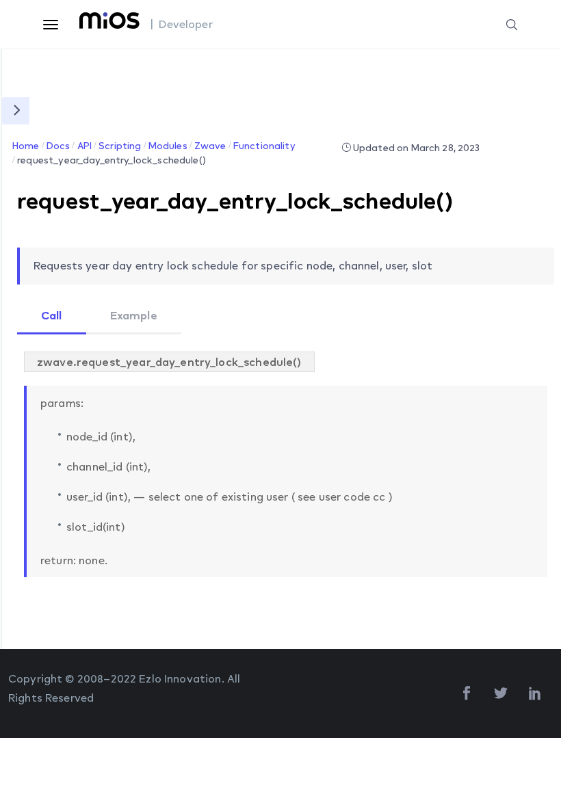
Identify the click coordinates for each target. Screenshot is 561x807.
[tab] (51, 316)
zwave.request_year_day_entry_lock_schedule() (169, 362)
